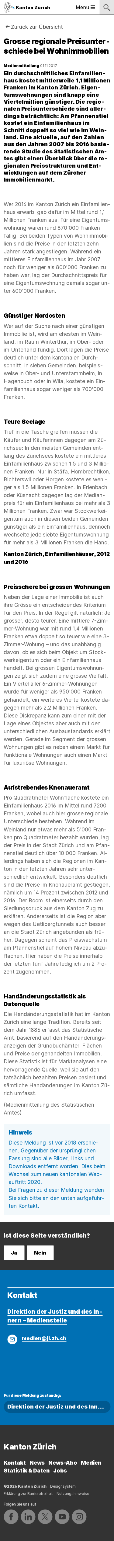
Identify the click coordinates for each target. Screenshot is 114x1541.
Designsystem (63, 1486)
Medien (91, 1462)
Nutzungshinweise (73, 1493)
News (37, 1462)
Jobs (60, 1470)
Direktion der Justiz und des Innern (57, 1406)
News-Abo (62, 1462)
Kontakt (15, 1462)
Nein (40, 1253)
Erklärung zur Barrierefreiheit (28, 1493)
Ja (14, 1253)
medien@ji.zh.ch (44, 1338)
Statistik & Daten (27, 1470)
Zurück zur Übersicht (37, 27)
